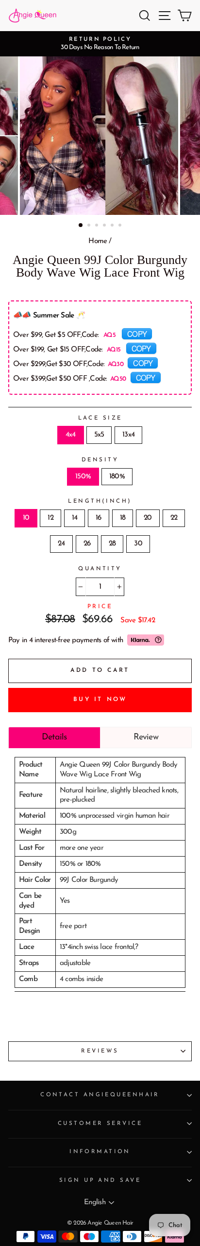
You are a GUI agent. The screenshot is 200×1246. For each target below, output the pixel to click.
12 (50, 518)
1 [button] (81, 225)
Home (97, 241)
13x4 (128, 435)
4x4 (71, 435)
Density (100, 460)
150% (83, 476)
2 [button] (89, 226)
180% (117, 476)
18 (122, 518)
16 (98, 518)
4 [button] (105, 226)
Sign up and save (100, 1180)
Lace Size (100, 418)
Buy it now (100, 699)
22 (173, 518)
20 (147, 518)
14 (74, 518)
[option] (100, 44)
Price (100, 607)
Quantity (100, 569)
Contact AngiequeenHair (100, 1095)
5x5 (99, 435)
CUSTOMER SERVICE (100, 1123)
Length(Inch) (100, 501)
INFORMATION (100, 1152)
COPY (137, 333)
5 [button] (113, 226)
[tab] (54, 737)
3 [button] (97, 226)
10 (26, 518)
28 (112, 543)
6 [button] (120, 226)
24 (61, 543)
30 (138, 543)
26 (86, 543)
